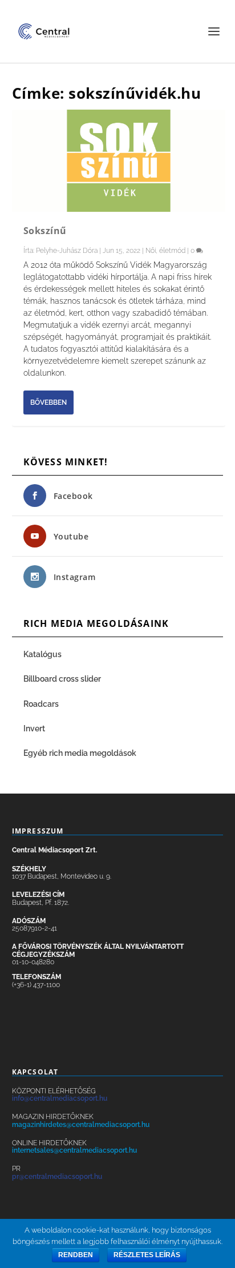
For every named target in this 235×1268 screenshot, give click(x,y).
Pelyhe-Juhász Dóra (67, 251)
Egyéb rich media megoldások (79, 753)
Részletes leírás (147, 1255)
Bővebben (48, 402)
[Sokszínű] (119, 161)
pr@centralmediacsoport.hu (57, 1177)
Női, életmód (165, 251)
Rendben (75, 1255)
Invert (34, 728)
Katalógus (43, 654)
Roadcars (41, 704)
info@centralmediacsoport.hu (59, 1098)
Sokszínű (45, 230)
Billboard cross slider (62, 678)
